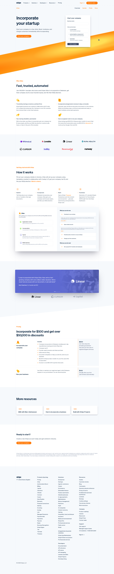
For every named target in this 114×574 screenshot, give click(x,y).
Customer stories (84, 482)
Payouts (39, 521)
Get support (82, 526)
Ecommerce (61, 488)
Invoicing (39, 508)
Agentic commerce (63, 484)
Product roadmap (84, 511)
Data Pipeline (40, 499)
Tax (38, 529)
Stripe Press (82, 518)
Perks (90, 8)
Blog (80, 484)
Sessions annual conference (86, 488)
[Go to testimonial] (55, 291)
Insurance (60, 516)
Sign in (82, 3)
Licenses (81, 496)
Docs (96, 8)
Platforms (61, 503)
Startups (60, 482)
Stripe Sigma (40, 527)
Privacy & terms (83, 490)
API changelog (62, 552)
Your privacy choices (84, 503)
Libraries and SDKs (63, 554)
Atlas (17, 8)
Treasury (68, 195)
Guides (84, 8)
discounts (88, 123)
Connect (39, 495)
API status (61, 550)
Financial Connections (43, 503)
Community (82, 486)
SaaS (59, 505)
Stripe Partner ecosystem (65, 537)
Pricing (60, 2)
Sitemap (81, 499)
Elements (39, 501)
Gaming (60, 512)
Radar (38, 523)
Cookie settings (83, 501)
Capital (39, 488)
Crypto (39, 497)
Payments (40, 518)
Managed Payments (42, 514)
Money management (63, 501)
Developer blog (62, 559)
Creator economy (63, 510)
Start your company (23, 36)
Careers (81, 513)
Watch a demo (36, 181)
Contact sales (91, 3)
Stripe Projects (62, 556)
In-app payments (62, 497)
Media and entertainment (65, 518)
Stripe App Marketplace (64, 535)
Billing (38, 486)
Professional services (64, 523)
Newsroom (82, 516)
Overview (77, 8)
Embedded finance (63, 490)
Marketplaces (62, 499)
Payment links (41, 516)
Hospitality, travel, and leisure (66, 514)
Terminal (39, 531)
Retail (59, 527)
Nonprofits (61, 521)
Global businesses (63, 495)
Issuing (39, 510)
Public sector (61, 525)
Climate (39, 492)
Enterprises (61, 479)
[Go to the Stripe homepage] (18, 477)
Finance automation (63, 492)
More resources (83, 505)
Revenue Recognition (43, 525)
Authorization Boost (42, 484)
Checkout (40, 490)
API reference (62, 548)
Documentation (62, 546)
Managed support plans (85, 528)
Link (38, 512)
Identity (39, 505)
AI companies (61, 508)
